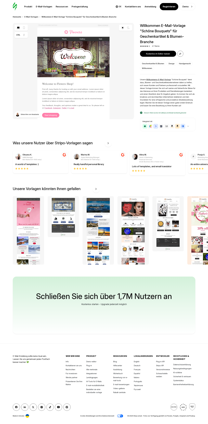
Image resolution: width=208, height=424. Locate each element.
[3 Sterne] (145, 46)
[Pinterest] (67, 407)
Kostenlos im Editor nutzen (158, 54)
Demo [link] (185, 6)
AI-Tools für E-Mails (94, 381)
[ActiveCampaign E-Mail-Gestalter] (155, 126)
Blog (115, 362)
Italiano (136, 377)
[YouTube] (58, 407)
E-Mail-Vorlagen (44, 6)
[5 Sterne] (149, 46)
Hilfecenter (117, 365)
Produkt (28, 6)
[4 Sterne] (147, 46)
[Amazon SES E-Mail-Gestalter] (177, 126)
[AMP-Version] (24, 35)
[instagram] (41, 407)
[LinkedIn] (24, 407)
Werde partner (71, 377)
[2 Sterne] (143, 46)
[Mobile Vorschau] (24, 28)
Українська (138, 385)
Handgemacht (185, 64)
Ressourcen (62, 6)
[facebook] (16, 407)
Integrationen (91, 373)
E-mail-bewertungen (121, 384)
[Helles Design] (122, 28)
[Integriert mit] (188, 126)
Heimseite (17, 17)
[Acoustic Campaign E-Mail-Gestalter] (145, 126)
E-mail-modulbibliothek (95, 385)
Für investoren (71, 373)
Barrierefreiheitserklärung (183, 384)
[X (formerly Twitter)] (33, 407)
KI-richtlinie (177, 372)
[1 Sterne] (141, 46)
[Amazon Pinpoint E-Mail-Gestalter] (172, 126)
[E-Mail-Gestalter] (15, 6)
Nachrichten (70, 369)
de (120, 6)
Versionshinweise (163, 369)
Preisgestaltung (80, 6)
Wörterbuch (118, 373)
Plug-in (89, 365)
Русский (137, 389)
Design (172, 64)
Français (137, 369)
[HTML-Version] (18, 35)
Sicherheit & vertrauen (182, 376)
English (136, 362)
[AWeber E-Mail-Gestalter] (182, 126)
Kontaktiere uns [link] (133, 6)
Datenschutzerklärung (182, 365)
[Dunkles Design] (128, 28)
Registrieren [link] (169, 6)
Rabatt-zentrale (119, 392)
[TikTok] (50, 407)
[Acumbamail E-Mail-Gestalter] (166, 126)
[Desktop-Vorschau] (18, 28)
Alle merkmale (91, 369)
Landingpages (92, 377)
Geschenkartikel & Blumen (153, 64)
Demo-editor (91, 362)
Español (137, 373)
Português (138, 381)
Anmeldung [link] (150, 6)
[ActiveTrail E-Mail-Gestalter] (161, 126)
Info (67, 362)
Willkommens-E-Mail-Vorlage (158, 80)
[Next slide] (108, 143)
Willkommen (147, 68)
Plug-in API (160, 362)
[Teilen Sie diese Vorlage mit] (180, 54)
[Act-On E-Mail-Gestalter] (150, 126)
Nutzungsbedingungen (182, 369)
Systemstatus (178, 380)
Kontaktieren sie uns (74, 365)
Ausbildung (117, 369)
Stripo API (160, 365)
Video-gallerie (119, 388)
